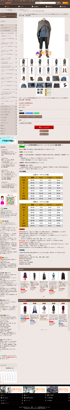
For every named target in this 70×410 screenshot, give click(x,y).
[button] (21, 37)
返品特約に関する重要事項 (26, 123)
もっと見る (13, 190)
